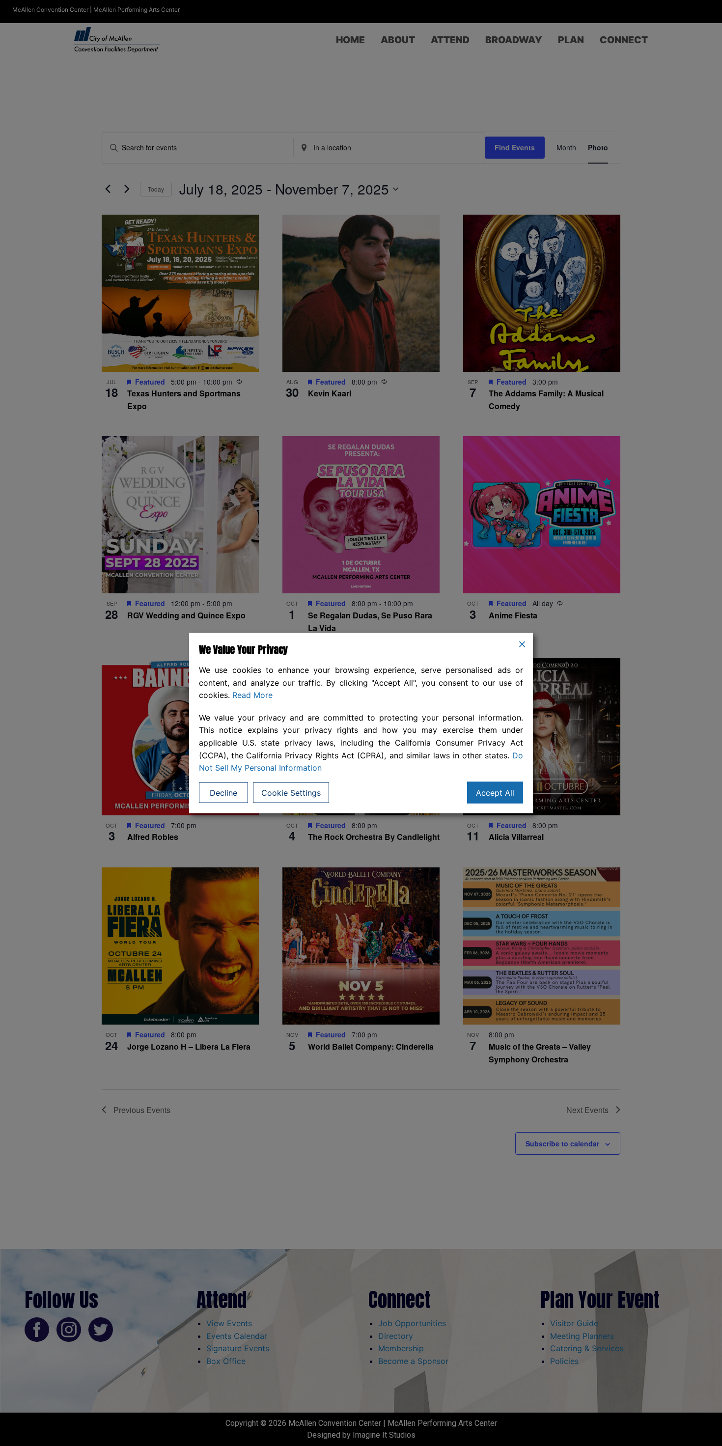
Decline (223, 792)
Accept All (495, 792)
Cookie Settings (291, 792)
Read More (252, 695)
